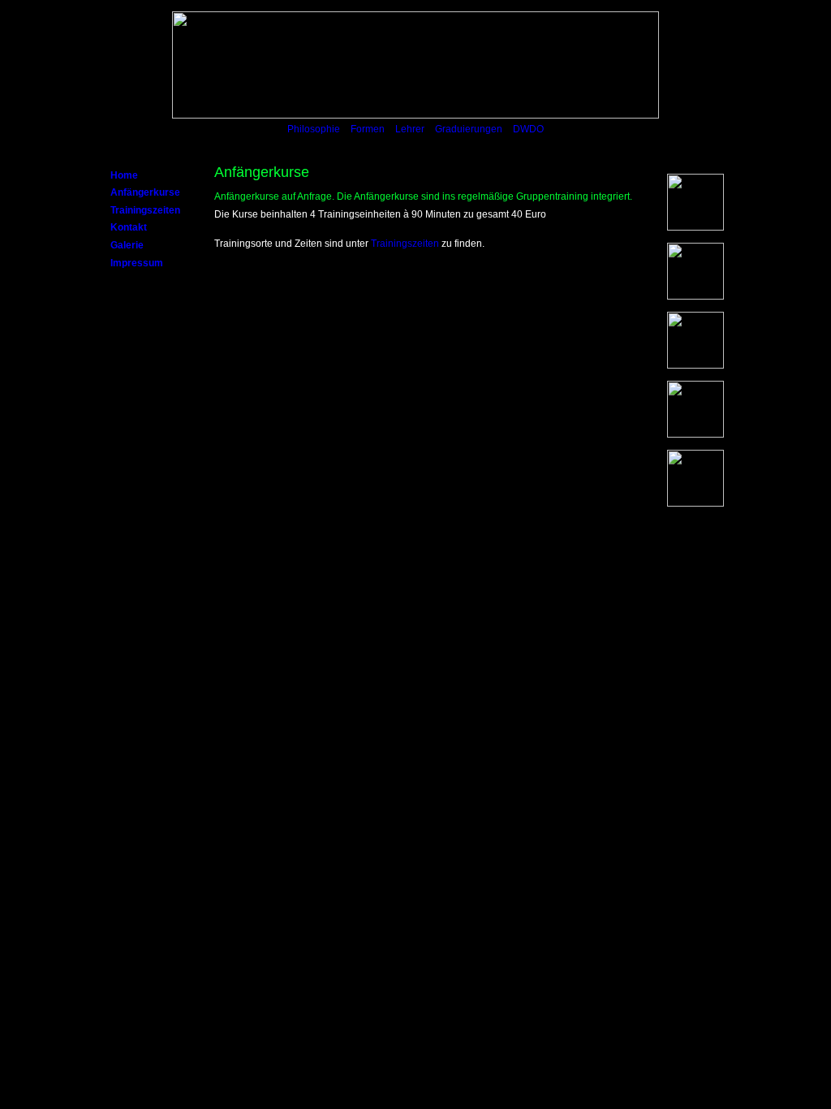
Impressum (136, 263)
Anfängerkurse (145, 192)
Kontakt (128, 227)
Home (124, 175)
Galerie (127, 245)
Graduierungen (468, 129)
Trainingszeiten (145, 210)
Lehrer (409, 129)
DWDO (528, 129)
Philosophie (313, 129)
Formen (368, 129)
